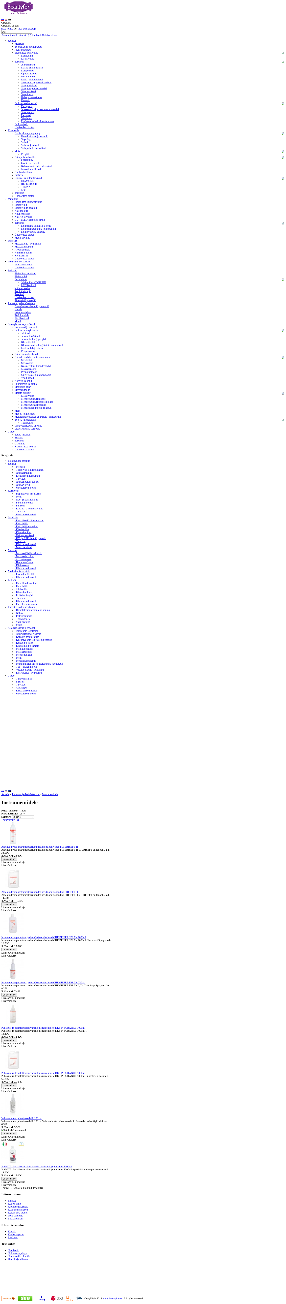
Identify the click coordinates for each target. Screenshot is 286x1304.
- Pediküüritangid (24, 595)
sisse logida (7, 28)
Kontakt (12, 1231)
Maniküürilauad (23, 386)
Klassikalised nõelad (25, 446)
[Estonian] (9, 20)
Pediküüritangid (23, 291)
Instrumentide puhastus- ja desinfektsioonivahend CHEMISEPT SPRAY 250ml (43, 982)
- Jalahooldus (21, 589)
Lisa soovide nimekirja (13, 862)
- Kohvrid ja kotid (24, 642)
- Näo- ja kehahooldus (26, 499)
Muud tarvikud (22, 237)
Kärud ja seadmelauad (26, 354)
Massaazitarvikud (24, 246)
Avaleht (5, 35)
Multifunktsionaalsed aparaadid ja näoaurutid (38, 416)
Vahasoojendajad (30, 145)
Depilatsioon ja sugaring (27, 133)
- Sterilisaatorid (22, 622)
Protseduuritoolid (23, 264)
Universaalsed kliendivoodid (36, 374)
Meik (17, 151)
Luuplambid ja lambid (26, 383)
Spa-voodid (27, 363)
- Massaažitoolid (23, 651)
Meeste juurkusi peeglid (33, 404)
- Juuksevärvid (22, 484)
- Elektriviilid (21, 523)
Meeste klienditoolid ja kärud (36, 407)
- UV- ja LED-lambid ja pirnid (30, 538)
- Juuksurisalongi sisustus (28, 633)
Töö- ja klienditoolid (25, 419)
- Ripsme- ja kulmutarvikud (29, 508)
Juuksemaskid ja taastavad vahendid (40, 109)
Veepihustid (27, 94)
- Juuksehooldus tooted (27, 481)
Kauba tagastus (16, 1234)
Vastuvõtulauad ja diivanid (28, 425)
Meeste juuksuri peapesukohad (37, 401)
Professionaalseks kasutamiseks (37, 121)
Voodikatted (27, 377)
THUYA (25, 187)
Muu (23, 189)
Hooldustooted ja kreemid (34, 136)
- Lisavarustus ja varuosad (28, 672)
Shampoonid (27, 112)
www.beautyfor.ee (112, 1298)
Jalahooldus (21, 279)
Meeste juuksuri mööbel (33, 398)
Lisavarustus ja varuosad (27, 428)
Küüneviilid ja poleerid (33, 231)
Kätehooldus (21, 210)
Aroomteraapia (22, 249)
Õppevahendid (29, 73)
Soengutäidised (29, 85)
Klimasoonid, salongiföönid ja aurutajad (42, 345)
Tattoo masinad (22, 434)
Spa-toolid (26, 360)
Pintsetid (19, 175)
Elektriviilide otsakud (26, 207)
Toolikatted (27, 422)
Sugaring (26, 139)
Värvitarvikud (28, 91)
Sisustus (19, 437)
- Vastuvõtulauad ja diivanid (29, 669)
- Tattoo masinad (23, 678)
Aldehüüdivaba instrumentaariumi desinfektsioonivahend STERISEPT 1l (39, 846)
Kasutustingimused (18, 1209)
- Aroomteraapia (23, 559)
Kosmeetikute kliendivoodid (36, 366)
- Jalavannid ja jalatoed (26, 630)
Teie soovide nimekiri (19, 1256)
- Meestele (20, 466)
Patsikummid (28, 76)
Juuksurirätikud (23, 49)
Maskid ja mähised (31, 169)
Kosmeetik (13, 130)
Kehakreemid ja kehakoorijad (36, 166)
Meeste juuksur (22, 392)
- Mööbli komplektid (25, 660)
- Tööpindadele (22, 619)
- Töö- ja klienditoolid (26, 666)
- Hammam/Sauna (24, 562)
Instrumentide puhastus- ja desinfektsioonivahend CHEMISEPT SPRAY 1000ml (43, 937)
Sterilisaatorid (22, 318)
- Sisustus (19, 681)
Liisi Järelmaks (16, 1218)
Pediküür (12, 270)
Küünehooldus (22, 213)
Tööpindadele (22, 315)
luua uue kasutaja (27, 28)
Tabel (23, 810)
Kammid (25, 100)
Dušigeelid (26, 106)
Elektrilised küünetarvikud (28, 201)
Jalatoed (25, 333)
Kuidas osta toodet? (18, 1212)
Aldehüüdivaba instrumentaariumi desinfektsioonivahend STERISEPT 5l (39, 892)
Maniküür (13, 198)
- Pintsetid (20, 505)
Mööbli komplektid (25, 413)
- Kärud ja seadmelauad (27, 636)
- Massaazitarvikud (24, 556)
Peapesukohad (28, 351)
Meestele (19, 43)
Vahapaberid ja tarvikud (33, 148)
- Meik (18, 496)
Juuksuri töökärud (30, 336)
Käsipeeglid (27, 70)
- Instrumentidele (23, 616)
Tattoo (11, 431)
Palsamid (26, 115)
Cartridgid (20, 443)
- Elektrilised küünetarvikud (29, 520)
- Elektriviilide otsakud (26, 526)
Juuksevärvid (21, 124)
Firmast (12, 1200)
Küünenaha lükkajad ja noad (36, 225)
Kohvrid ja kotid (23, 380)
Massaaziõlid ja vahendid (28, 243)
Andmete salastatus (18, 1206)
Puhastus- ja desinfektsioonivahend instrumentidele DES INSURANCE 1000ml (43, 1027)
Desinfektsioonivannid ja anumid (32, 306)
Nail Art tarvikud (23, 216)
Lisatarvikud (27, 58)
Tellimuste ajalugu (17, 1253)
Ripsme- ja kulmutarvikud (28, 178)
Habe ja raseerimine (31, 97)
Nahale (18, 309)
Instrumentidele (23, 312)
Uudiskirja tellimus (18, 1259)
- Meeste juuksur (23, 654)
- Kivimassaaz (22, 565)
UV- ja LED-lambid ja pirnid (30, 219)
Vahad (24, 142)
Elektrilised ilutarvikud (26, 52)
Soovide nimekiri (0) (20, 35)
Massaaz (12, 240)
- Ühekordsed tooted (25, 487)
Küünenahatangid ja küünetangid (38, 228)
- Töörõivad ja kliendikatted (29, 469)
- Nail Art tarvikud (24, 535)
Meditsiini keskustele (19, 261)
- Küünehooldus (23, 532)
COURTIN (27, 160)
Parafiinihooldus (23, 172)
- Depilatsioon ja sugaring (28, 493)
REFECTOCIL (29, 184)
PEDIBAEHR (28, 285)
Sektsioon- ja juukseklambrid (36, 82)
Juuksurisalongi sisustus (27, 330)
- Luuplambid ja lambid (27, 645)
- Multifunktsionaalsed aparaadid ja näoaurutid (39, 663)
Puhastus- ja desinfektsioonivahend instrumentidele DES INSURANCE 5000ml (43, 1073)
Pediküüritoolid (29, 372)
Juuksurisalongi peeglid (33, 339)
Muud (18, 321)
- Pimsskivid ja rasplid (26, 604)
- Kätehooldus (22, 529)
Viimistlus (26, 118)
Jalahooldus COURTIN (33, 282)
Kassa (55, 35)
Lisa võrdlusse (8, 865)
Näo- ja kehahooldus (25, 157)
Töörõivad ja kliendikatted (28, 46)
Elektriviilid (21, 204)
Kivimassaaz (21, 255)
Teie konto (36, 35)
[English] (6, 20)
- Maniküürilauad (24, 648)
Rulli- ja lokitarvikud (32, 79)
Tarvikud (19, 61)
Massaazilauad (28, 369)
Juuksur (12, 40)
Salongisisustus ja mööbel (21, 324)
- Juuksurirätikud (23, 472)
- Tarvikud (20, 478)
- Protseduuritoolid (24, 574)
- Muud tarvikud (23, 547)
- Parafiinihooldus (24, 502)
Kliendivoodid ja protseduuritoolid (32, 357)
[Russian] (2, 20)
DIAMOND (27, 181)
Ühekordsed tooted (24, 127)
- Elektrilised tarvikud (26, 583)
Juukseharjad (28, 64)
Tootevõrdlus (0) (10, 819)
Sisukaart (13, 1237)
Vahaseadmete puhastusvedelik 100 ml (21, 1118)
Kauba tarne (14, 1203)
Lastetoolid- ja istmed (32, 348)
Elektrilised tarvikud (25, 273)
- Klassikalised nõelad (26, 690)
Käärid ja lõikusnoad (32, 67)
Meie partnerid (15, 1215)
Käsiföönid (27, 55)
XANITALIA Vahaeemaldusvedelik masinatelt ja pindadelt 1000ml (36, 1166)
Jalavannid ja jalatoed (26, 327)
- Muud (18, 624)
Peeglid (25, 154)
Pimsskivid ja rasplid (25, 300)
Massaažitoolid (22, 389)
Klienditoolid (28, 342)
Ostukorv (47, 35)
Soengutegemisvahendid (34, 88)
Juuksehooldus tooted (26, 103)
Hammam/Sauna (23, 252)
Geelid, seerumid (30, 163)
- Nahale (19, 613)
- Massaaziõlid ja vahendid (28, 553)
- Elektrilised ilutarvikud (27, 475)
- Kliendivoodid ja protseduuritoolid (33, 639)
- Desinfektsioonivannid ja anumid (32, 610)
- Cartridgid (21, 687)
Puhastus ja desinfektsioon (21, 303)
